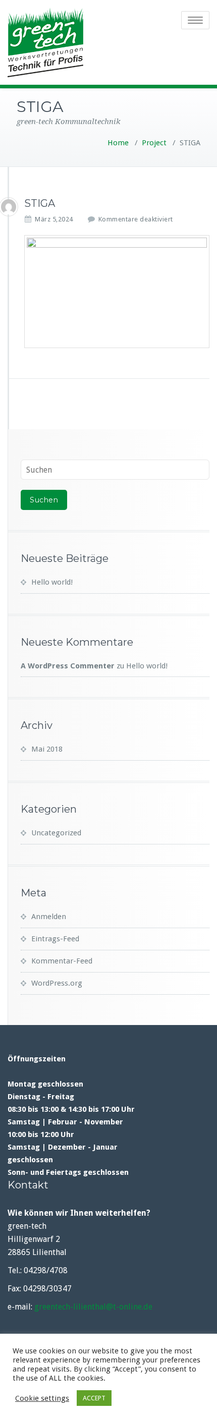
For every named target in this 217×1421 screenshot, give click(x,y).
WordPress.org (56, 983)
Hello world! (52, 582)
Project (154, 142)
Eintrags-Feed (55, 938)
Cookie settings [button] (42, 1398)
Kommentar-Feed (61, 960)
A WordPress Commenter (68, 665)
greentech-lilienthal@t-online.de (93, 1307)
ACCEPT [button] (94, 1398)
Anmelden (48, 916)
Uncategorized (56, 832)
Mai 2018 (47, 749)
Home (118, 142)
